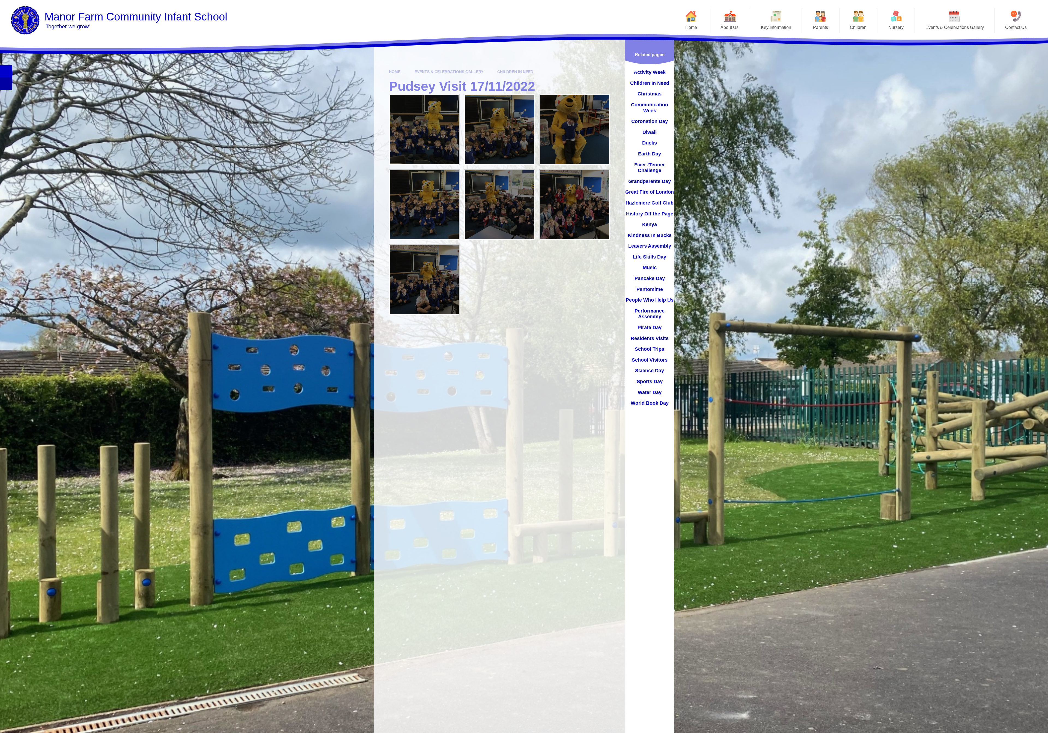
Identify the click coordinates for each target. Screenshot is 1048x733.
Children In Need (515, 72)
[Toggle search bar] (6, 71)
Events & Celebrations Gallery (449, 72)
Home (394, 72)
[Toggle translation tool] (6, 83)
